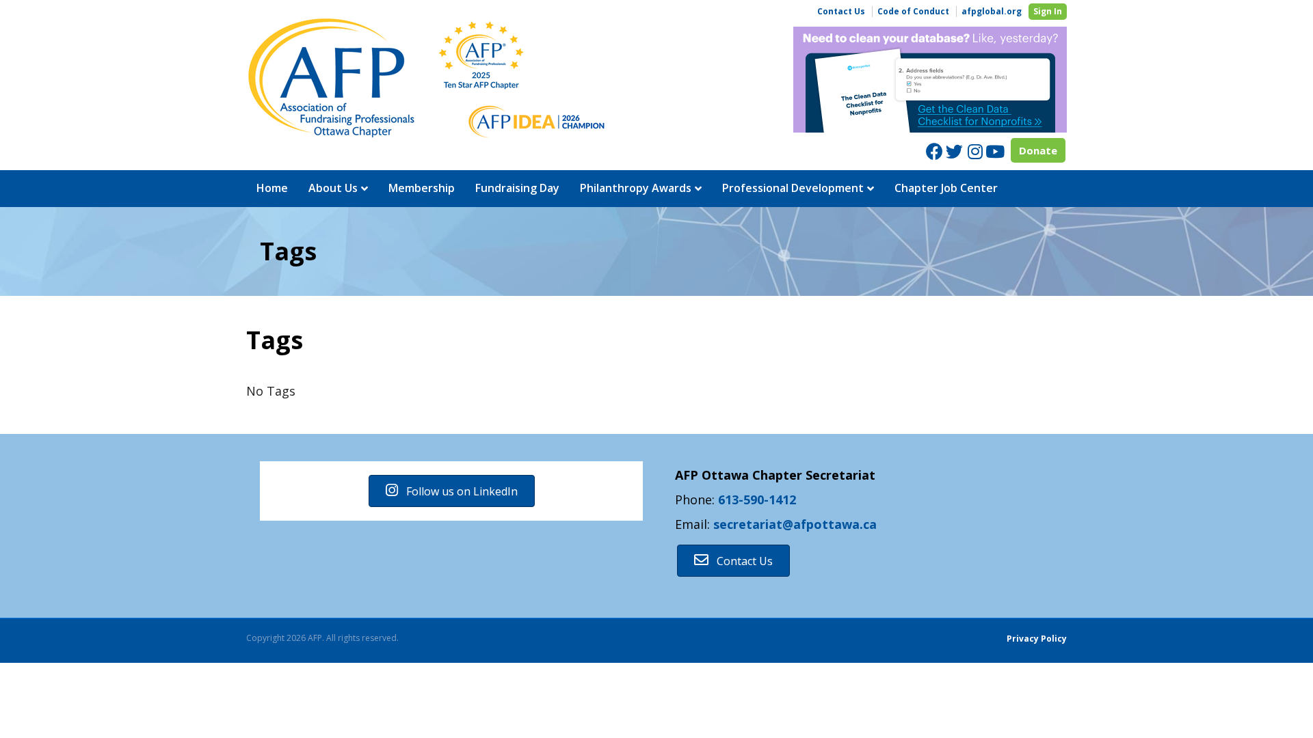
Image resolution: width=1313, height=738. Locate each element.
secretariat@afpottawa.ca (795, 524)
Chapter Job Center (946, 187)
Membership (421, 187)
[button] (452, 491)
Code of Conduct (913, 11)
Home (272, 187)
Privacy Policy (1037, 638)
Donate (1038, 150)
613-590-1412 (757, 499)
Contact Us (841, 11)
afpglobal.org (991, 11)
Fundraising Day (517, 187)
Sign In (1047, 11)
